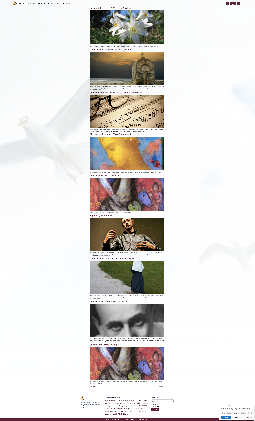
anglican (117, 400)
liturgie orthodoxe (129, 406)
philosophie (123, 411)
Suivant (92, 386)
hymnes (111, 406)
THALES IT (145, 419)
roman (106, 414)
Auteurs (28, 3)
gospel (141, 403)
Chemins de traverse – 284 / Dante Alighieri (111, 134)
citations (112, 403)
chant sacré (142, 401)
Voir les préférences (248, 417)
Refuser (236, 417)
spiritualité (120, 414)
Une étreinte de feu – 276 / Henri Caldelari (111, 8)
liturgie (121, 406)
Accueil (21, 3)
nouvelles (113, 411)
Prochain (161, 386)
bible (128, 401)
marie (136, 406)
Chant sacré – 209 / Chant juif (105, 175)
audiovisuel (122, 400)
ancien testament (109, 400)
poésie (130, 411)
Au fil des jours (66, 3)
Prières (50, 3)
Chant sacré (42, 3)
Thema (57, 3)
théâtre (127, 414)
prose (140, 411)
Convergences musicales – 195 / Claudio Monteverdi (116, 92)
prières (135, 411)
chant (137, 400)
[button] (252, 406)
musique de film (134, 408)
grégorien (145, 403)
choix (106, 403)
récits (113, 414)
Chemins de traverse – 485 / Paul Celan (109, 301)
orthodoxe (117, 411)
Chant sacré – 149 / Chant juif (104, 344)
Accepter (226, 417)
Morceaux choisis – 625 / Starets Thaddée (111, 49)
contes (117, 403)
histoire (106, 406)
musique (114, 409)
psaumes (143, 411)
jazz (115, 406)
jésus (117, 406)
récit (110, 414)
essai (131, 403)
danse (128, 403)
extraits (137, 403)
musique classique (123, 409)
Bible (34, 3)
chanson (132, 400)
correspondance (123, 403)
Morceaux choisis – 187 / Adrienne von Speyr (112, 258)
